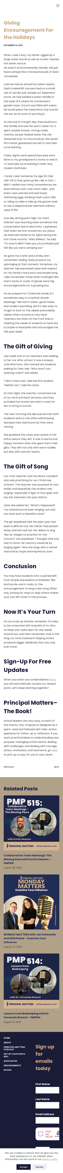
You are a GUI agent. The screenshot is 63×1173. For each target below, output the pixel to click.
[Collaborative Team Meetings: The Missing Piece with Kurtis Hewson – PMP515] (31, 822)
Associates (10, 1061)
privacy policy (50, 1159)
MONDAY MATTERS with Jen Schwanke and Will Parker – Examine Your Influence (30, 938)
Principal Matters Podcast (14, 1048)
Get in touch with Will (14, 1055)
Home (7, 1038)
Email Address (45, 1114)
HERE (55, 750)
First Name (43, 1084)
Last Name (43, 1099)
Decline (39, 1167)
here (52, 679)
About (7, 1042)
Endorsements (12, 1065)
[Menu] (57, 5)
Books (7, 1070)
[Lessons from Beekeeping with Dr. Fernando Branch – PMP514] (31, 981)
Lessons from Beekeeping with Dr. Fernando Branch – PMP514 (26, 1015)
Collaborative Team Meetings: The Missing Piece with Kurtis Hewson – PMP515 (27, 859)
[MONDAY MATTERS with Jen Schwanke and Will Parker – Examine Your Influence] (31, 901)
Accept (23, 1167)
